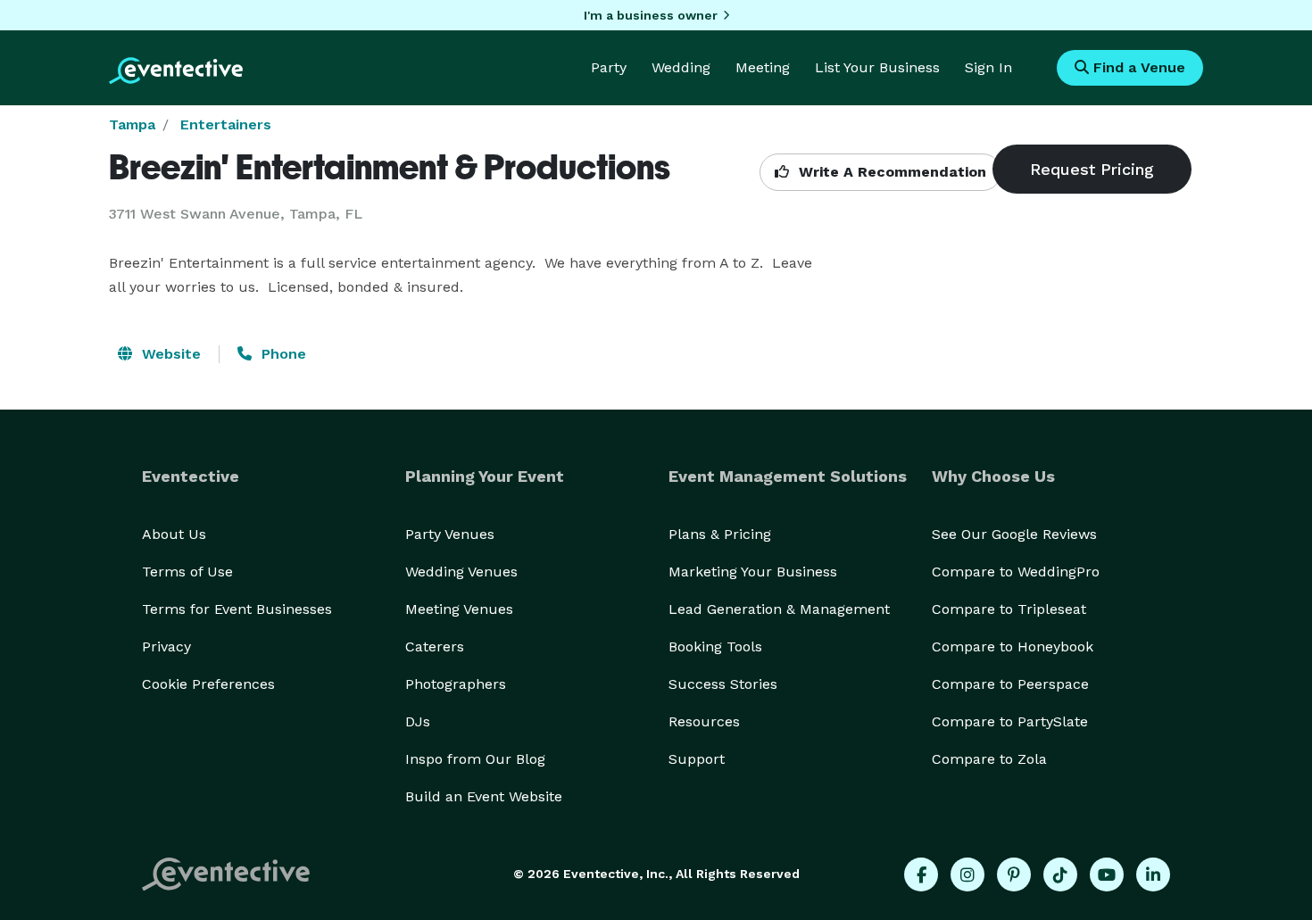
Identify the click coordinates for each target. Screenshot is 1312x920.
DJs (417, 721)
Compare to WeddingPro (1016, 571)
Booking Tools (715, 646)
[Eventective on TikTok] (1060, 874)
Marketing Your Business (752, 571)
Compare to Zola (989, 758)
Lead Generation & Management (779, 609)
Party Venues (449, 534)
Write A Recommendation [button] (890, 171)
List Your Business (877, 67)
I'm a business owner (651, 15)
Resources (704, 721)
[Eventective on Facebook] (921, 874)
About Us (174, 534)
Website (169, 353)
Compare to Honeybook (1012, 646)
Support (696, 758)
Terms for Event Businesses (237, 609)
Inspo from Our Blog (475, 758)
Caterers (434, 646)
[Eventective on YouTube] (1107, 874)
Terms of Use (187, 571)
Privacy (166, 646)
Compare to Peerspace (1010, 683)
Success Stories (722, 683)
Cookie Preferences (208, 683)
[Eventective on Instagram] (967, 874)
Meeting (762, 67)
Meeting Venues (459, 609)
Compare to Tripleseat (1009, 609)
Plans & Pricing (719, 534)
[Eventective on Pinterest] (1014, 874)
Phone (281, 353)
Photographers (455, 683)
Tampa (132, 124)
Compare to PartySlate (1010, 721)
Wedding (681, 67)
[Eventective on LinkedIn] (1153, 874)
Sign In (988, 67)
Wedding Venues (461, 571)
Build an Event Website (483, 796)
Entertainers (225, 124)
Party (609, 67)
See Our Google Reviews (1014, 534)
